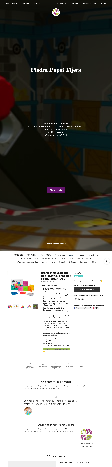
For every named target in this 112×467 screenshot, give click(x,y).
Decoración (84, 262)
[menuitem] (101, 268)
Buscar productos (30, 367)
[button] (80, 299)
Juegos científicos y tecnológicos (54, 258)
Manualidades (93, 255)
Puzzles (81, 255)
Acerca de (15, 3)
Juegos (71, 255)
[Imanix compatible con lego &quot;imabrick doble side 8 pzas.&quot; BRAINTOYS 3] (29, 306)
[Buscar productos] (106, 261)
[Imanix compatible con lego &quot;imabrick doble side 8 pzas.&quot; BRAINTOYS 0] (10, 306)
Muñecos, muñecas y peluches (27, 262)
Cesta (82, 366)
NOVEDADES (18, 255)
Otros (94, 262)
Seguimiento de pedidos (56, 367)
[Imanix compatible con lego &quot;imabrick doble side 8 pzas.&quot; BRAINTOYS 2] (22, 306)
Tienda (6, 3)
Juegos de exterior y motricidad (53, 262)
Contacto (36, 3)
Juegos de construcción (29, 258)
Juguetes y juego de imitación (80, 258)
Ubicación (26, 3)
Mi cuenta (43, 366)
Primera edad (60, 255)
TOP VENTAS (31, 255)
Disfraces (72, 262)
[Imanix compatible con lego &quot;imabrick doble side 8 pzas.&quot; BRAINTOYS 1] (16, 306)
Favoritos (69, 366)
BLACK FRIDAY (46, 255)
